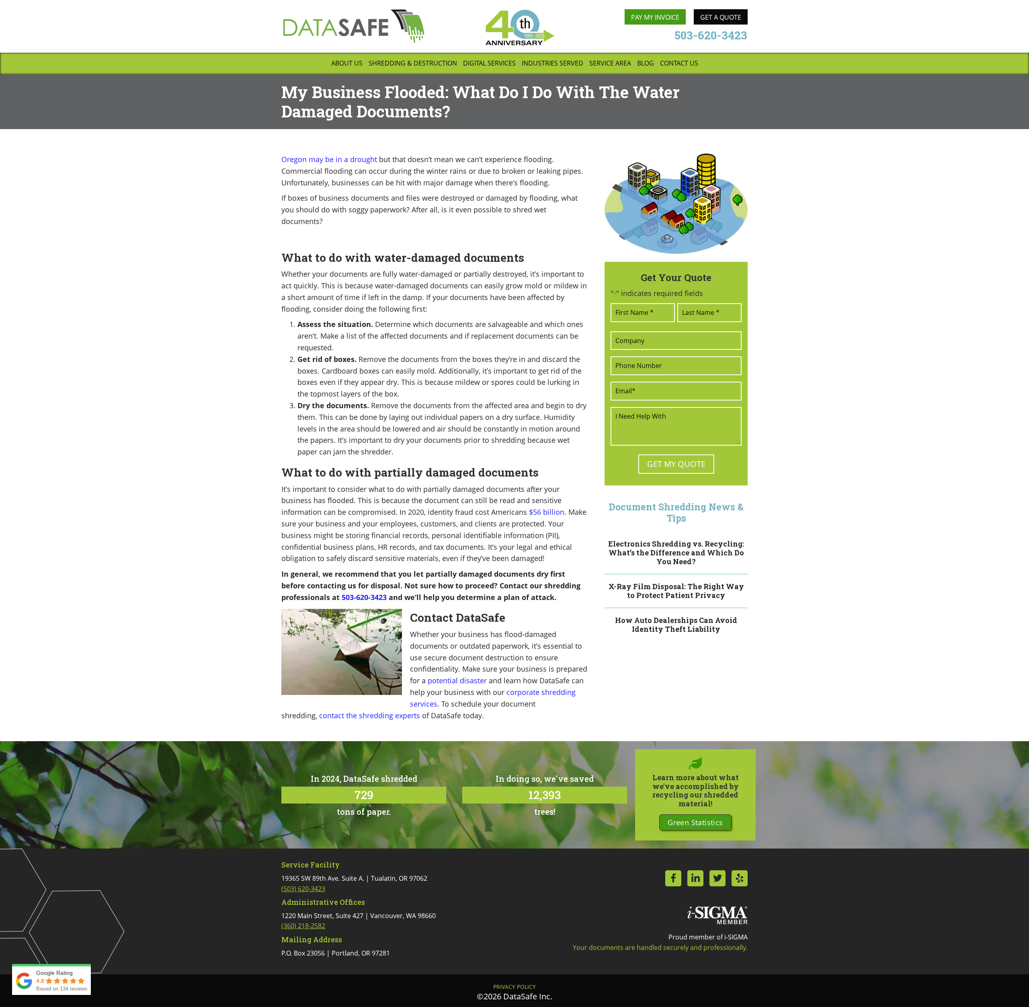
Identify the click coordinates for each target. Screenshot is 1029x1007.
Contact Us (679, 64)
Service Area (610, 64)
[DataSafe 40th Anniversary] (519, 27)
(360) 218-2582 (303, 925)
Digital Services (489, 64)
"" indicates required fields (657, 293)
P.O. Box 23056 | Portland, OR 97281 (335, 953)
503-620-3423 (364, 597)
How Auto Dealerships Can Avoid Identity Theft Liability (676, 624)
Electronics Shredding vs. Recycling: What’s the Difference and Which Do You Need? (676, 552)
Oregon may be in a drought (329, 159)
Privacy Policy (514, 987)
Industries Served (552, 64)
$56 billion (546, 512)
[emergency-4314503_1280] (676, 204)
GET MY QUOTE (676, 463)
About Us (347, 64)
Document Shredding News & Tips (676, 512)
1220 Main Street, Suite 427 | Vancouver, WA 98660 (358, 921)
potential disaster (457, 680)
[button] (695, 822)
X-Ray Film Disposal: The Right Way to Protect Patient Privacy (676, 591)
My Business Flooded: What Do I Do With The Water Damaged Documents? (480, 101)
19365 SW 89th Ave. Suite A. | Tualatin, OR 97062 (354, 883)
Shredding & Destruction (413, 64)
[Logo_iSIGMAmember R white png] (717, 915)
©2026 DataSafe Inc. (514, 996)
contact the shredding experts (369, 715)
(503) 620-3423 (303, 888)
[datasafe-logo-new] (353, 26)
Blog (645, 64)
